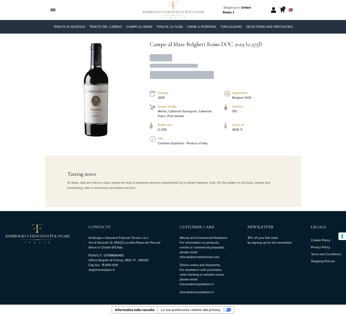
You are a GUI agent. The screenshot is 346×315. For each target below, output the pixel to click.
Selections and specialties (269, 26)
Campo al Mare (139, 26)
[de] (291, 5)
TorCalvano (231, 26)
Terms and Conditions (326, 254)
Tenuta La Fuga (169, 26)
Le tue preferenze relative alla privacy (190, 310)
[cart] (282, 10)
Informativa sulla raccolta (134, 310)
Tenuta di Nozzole (69, 26)
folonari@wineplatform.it (197, 292)
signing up (259, 242)
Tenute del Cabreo (105, 26)
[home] (173, 10)
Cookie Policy (320, 240)
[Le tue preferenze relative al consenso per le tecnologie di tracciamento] (342, 236)
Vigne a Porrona (201, 26)
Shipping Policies (323, 261)
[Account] (273, 10)
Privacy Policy (320, 247)
